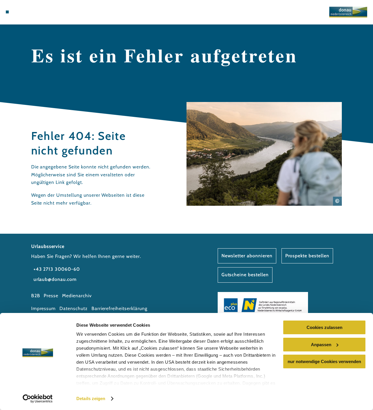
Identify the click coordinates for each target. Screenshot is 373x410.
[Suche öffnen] (41, 11)
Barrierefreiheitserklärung (119, 308)
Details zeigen (90, 398)
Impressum (43, 308)
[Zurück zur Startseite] (348, 12)
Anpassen (321, 344)
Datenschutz (73, 308)
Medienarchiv (77, 295)
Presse (51, 295)
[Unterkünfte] (20, 11)
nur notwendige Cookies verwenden (324, 361)
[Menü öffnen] (7, 11)
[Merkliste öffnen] (34, 11)
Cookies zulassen (324, 327)
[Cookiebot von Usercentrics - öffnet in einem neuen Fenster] (37, 398)
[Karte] (27, 11)
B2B (35, 295)
